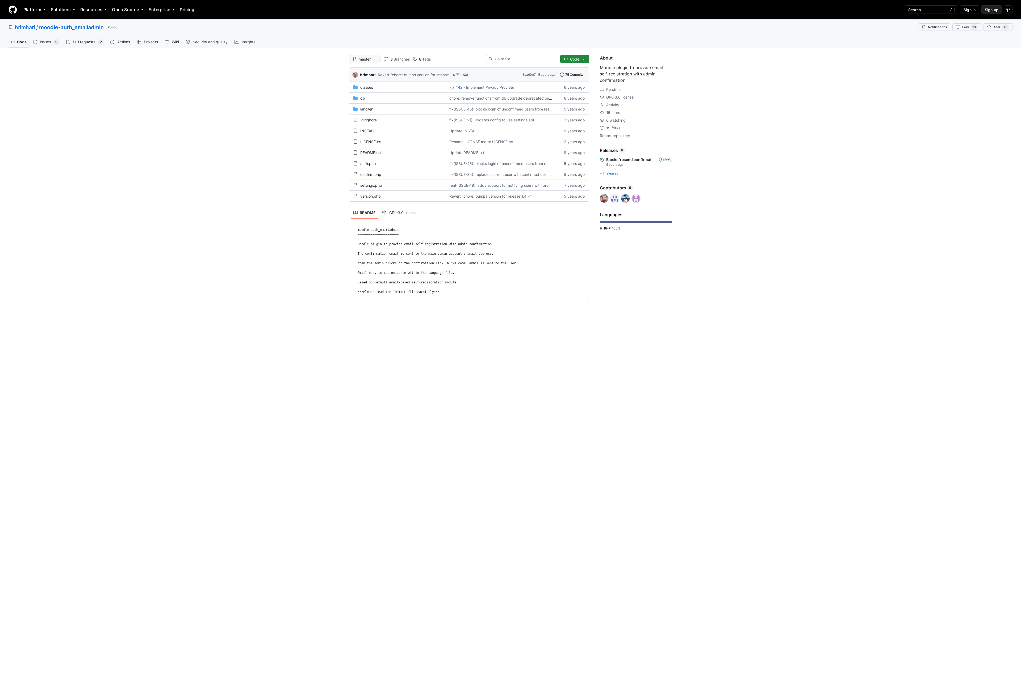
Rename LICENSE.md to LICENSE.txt (481, 141)
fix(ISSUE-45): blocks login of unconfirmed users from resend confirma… (512, 109)
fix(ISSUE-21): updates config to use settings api (491, 120)
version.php (370, 196)
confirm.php (370, 174)
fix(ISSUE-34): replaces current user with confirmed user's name (505, 174)
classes (366, 87)
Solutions (61, 9)
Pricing (187, 9)
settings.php (371, 185)
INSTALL (367, 131)
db (362, 98)
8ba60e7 (529, 74)
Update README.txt (466, 152)
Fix (451, 87)
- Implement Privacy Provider (488, 87)
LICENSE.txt (371, 141)
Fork (969, 27)
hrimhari (25, 27)
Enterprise (159, 9)
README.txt (370, 152)
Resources (91, 9)
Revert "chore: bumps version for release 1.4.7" (419, 75)
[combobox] (524, 59)
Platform (32, 9)
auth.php (368, 163)
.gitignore (368, 120)
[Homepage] (13, 9)
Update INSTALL (464, 131)
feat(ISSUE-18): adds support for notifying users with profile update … (510, 185)
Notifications (937, 27)
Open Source (125, 9)
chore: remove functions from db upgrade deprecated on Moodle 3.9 (509, 98)
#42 (458, 87)
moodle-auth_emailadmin (71, 27)
